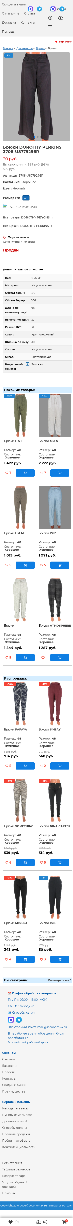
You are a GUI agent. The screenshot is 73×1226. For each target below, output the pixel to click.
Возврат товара (14, 1179)
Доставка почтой (14, 1124)
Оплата (29, 13)
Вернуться (65, 41)
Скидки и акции (14, 4)
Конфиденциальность (18, 1150)
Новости (8, 1075)
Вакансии (9, 1069)
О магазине (10, 13)
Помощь (8, 31)
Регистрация (12, 1166)
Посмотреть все (59, 983)
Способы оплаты (14, 1131)
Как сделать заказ (15, 1111)
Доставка (9, 22)
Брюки (9, 444)
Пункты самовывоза (17, 1118)
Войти (60, 9)
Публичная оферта (16, 1144)
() (16, 1222)
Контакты (28, 22)
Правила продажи (16, 1137)
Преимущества (13, 1095)
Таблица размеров (16, 1172)
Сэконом (8, 1062)
